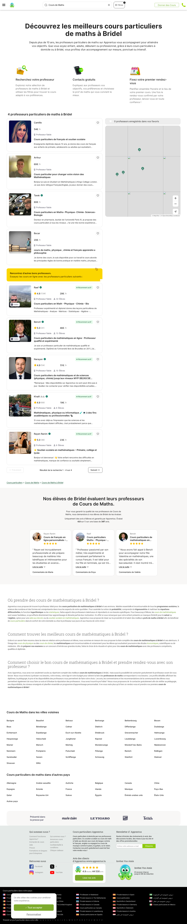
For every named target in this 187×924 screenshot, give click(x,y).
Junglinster (71, 739)
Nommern (11, 751)
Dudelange (159, 726)
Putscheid (70, 751)
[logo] (12, 5)
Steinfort (128, 757)
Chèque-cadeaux (56, 850)
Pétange (99, 751)
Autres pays (12, 801)
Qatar (9, 795)
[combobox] (77, 5)
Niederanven (160, 745)
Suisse (69, 795)
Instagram (39, 872)
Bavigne (10, 720)
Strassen (11, 763)
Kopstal (98, 739)
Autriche (69, 783)
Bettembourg (131, 720)
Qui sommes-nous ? (58, 836)
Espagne (11, 789)
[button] (15, 304)
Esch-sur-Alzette (73, 732)
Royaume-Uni (42, 795)
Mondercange (101, 745)
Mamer (10, 745)
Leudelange (130, 739)
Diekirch (98, 726)
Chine (156, 783)
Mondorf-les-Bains (133, 745)
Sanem (39, 757)
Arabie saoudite (43, 783)
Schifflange (71, 757)
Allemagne (11, 783)
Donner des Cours (167, 5)
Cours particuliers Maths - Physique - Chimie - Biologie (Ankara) (97, 539)
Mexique (129, 789)
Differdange (130, 726)
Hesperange (12, 739)
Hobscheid (41, 739)
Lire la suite (38, 567)
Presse (32, 848)
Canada (128, 783)
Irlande (98, 789)
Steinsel (157, 757)
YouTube (59, 872)
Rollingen (158, 751)
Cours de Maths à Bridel (52, 482)
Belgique (99, 783)
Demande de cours (36, 842)
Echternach (12, 732)
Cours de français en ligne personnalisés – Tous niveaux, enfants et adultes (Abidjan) (55, 539)
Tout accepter (34, 907)
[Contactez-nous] (184, 5)
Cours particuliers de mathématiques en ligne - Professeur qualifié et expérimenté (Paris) (142, 539)
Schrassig (99, 757)
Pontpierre (41, 751)
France (69, 789)
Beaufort (40, 720)
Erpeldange (41, 732)
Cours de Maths (32, 482)
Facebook (39, 866)
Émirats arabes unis (134, 795)
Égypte (98, 795)
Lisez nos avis (89, 878)
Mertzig (69, 745)
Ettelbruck (99, 732)
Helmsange (159, 732)
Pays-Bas (158, 789)
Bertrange (99, 720)
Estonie (39, 789)
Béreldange (41, 726)
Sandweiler (12, 757)
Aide (31, 845)
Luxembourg (160, 739)
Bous (9, 726)
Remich (128, 751)
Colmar (69, 726)
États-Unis (159, 795)
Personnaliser (34, 914)
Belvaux (69, 720)
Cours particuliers (14, 482)
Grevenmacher (131, 732)
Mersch (39, 745)
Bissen (157, 720)
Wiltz (38, 763)
